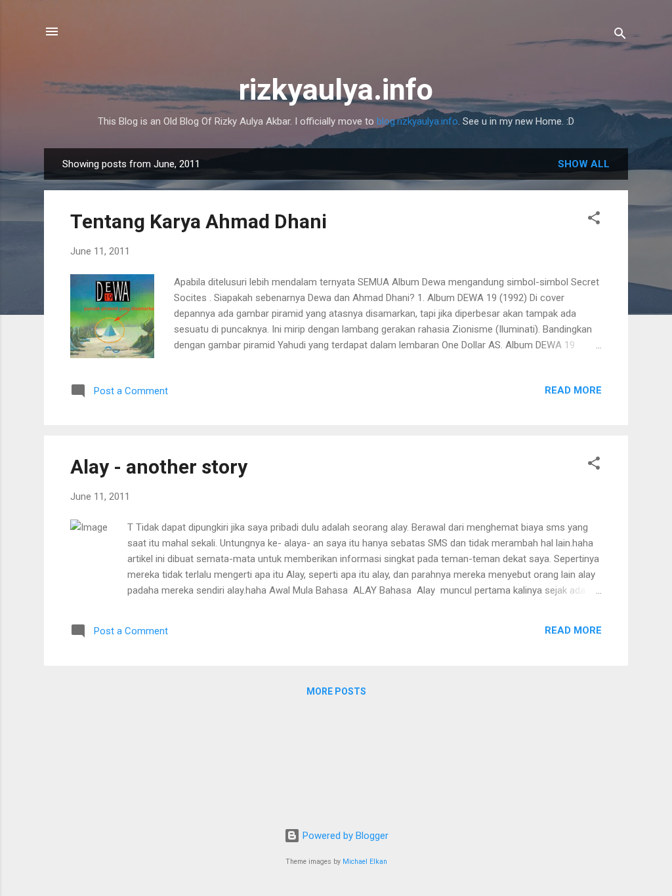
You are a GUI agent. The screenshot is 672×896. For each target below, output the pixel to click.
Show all (584, 164)
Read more (573, 390)
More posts (336, 691)
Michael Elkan (365, 861)
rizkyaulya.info (336, 89)
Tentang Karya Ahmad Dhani (198, 221)
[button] (594, 220)
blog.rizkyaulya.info (417, 121)
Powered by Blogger (344, 836)
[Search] (620, 36)
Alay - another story (158, 466)
